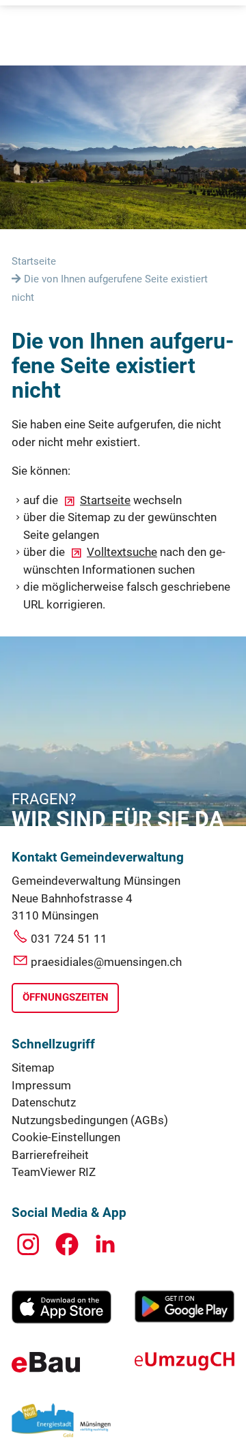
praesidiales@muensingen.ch (106, 962)
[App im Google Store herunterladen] (184, 1318)
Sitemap (33, 1067)
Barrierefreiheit (50, 1155)
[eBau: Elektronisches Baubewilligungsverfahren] (46, 1368)
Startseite (105, 500)
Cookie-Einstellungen (66, 1137)
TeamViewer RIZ (54, 1172)
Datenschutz (44, 1102)
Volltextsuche (122, 552)
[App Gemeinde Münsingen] (61, 1320)
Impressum (41, 1085)
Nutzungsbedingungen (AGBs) (90, 1120)
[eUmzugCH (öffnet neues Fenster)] (184, 1366)
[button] (28, 1244)
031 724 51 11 (69, 938)
